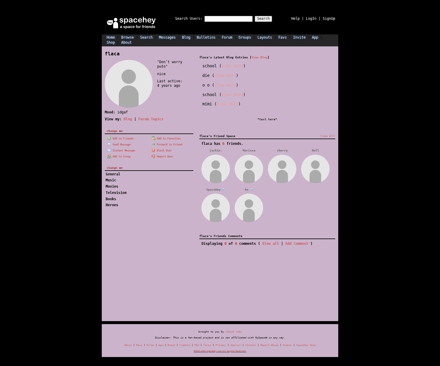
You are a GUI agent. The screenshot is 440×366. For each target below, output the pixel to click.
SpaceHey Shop (306, 345)
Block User (163, 150)
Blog (186, 37)
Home (111, 37)
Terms (207, 345)
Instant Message (123, 150)
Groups (245, 37)
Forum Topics (150, 119)
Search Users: (188, 18)
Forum (227, 37)
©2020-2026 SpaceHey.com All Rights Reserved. (220, 351)
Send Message (121, 144)
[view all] (327, 135)
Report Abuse (269, 345)
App (315, 37)
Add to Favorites (168, 138)
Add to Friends (122, 138)
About (126, 42)
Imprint (235, 345)
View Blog (259, 57)
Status (287, 345)
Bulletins (206, 37)
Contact (250, 345)
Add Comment (296, 244)
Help (295, 18)
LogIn (311, 18)
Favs (282, 37)
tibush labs (233, 331)
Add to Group (121, 156)
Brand (171, 345)
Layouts (264, 37)
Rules (150, 345)
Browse (127, 37)
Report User (164, 156)
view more (232, 65)
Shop (111, 42)
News (139, 345)
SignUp (329, 18)
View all (270, 244)
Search (263, 18)
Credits (185, 345)
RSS (197, 345)
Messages (167, 37)
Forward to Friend (168, 144)
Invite (299, 37)
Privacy (221, 345)
